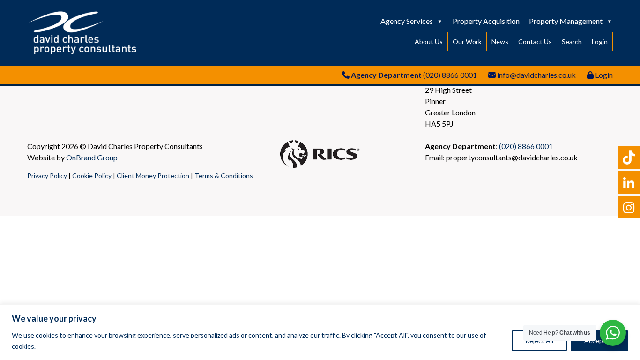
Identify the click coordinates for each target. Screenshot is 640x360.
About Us (429, 41)
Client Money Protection (153, 176)
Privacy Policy (47, 176)
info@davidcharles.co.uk (536, 74)
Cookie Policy (92, 176)
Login (600, 41)
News (499, 41)
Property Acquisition (486, 20)
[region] (320, 332)
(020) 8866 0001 (450, 74)
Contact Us (535, 41)
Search (572, 41)
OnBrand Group (92, 157)
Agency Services (406, 20)
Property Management (566, 20)
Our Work (467, 41)
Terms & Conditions (223, 176)
